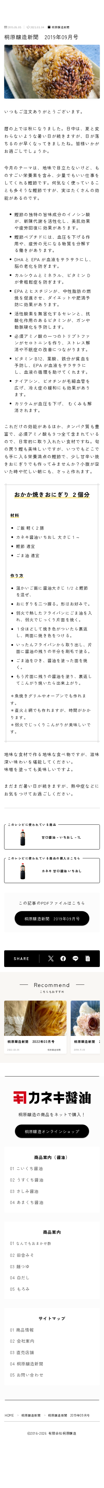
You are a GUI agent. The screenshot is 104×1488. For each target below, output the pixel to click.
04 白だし (20, 1277)
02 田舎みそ (22, 1255)
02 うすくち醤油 (27, 1180)
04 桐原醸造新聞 (27, 1363)
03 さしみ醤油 (24, 1191)
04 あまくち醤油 (27, 1202)
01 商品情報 (22, 1330)
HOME (9, 1415)
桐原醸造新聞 (61, 27)
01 (30, 1243)
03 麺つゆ (20, 1266)
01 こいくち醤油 (26, 1168)
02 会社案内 (22, 1341)
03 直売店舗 (22, 1352)
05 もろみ (20, 1289)
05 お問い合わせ (27, 1375)
